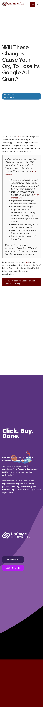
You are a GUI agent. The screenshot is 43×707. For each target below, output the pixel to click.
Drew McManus (10, 97)
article (19, 136)
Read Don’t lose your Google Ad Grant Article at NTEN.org (19, 282)
